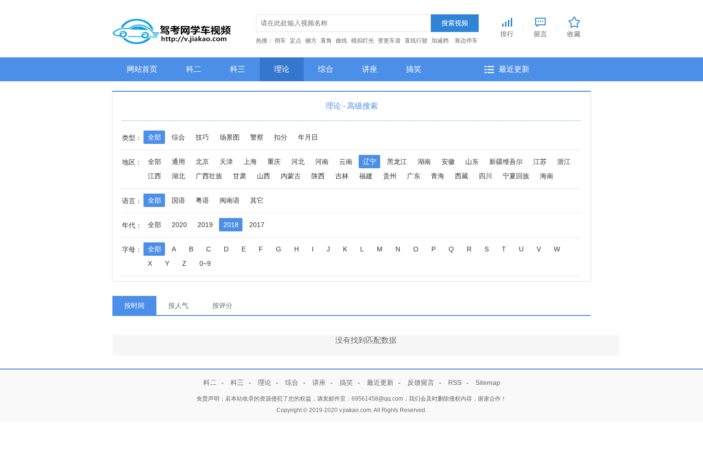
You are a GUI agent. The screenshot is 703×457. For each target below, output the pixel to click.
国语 (178, 200)
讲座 (369, 69)
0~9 (205, 263)
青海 (437, 176)
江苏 (540, 161)
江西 (154, 176)
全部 (154, 137)
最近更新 (514, 69)
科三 (237, 69)
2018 (231, 224)
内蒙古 (291, 176)
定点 (295, 40)
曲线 (341, 40)
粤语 (202, 200)
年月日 (308, 137)
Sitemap (487, 382)
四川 (485, 176)
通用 (178, 161)
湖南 (424, 161)
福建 (366, 176)
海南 (546, 176)
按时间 (134, 305)
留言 (540, 33)
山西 (263, 176)
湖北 (178, 176)
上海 (250, 161)
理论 (281, 69)
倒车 (280, 40)
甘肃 (239, 176)
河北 (298, 161)
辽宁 (369, 161)
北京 (202, 161)
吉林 (342, 176)
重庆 (274, 161)
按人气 (178, 305)
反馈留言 (420, 382)
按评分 (222, 305)
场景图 (230, 137)
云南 (345, 161)
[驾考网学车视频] (172, 29)
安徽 (448, 161)
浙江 (564, 161)
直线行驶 (416, 40)
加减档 (440, 40)
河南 (322, 161)
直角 (326, 40)
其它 (257, 200)
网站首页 (142, 69)
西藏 (461, 176)
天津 (226, 161)
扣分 (280, 137)
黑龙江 (397, 161)
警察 (257, 137)
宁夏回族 (516, 176)
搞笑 (413, 69)
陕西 (318, 176)
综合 (325, 69)
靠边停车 (466, 40)
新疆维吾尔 (506, 161)
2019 (205, 224)
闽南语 (230, 200)
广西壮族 (209, 176)
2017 (256, 224)
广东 (413, 176)
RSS (454, 382)
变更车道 (389, 40)
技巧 (202, 137)
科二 (193, 69)
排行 (507, 33)
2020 (179, 224)
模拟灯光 (362, 40)
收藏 (574, 33)
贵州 (389, 176)
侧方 (311, 40)
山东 (472, 161)
